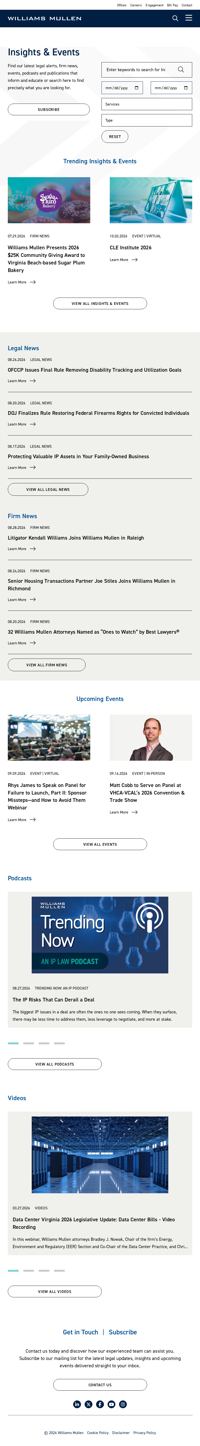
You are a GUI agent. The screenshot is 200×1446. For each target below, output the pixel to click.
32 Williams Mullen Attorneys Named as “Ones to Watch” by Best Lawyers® (93, 631)
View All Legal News (48, 489)
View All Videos (54, 1291)
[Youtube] (111, 1404)
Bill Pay (172, 5)
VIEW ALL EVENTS (100, 844)
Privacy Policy (144, 1432)
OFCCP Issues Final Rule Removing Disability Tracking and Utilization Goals (94, 369)
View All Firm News (46, 664)
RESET (115, 136)
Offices (122, 5)
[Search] (181, 69)
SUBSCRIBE (49, 109)
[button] (13, 1043)
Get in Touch (80, 1332)
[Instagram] (123, 1404)
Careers (136, 5)
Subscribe (123, 1332)
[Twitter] (88, 1404)
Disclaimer (121, 1432)
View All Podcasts (54, 1064)
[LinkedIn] (77, 1404)
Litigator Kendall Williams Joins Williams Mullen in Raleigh (76, 537)
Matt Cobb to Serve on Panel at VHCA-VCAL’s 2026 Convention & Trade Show (147, 792)
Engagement (154, 5)
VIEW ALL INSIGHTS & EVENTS (100, 303)
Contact (187, 5)
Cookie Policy (98, 1432)
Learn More (17, 282)
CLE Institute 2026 (130, 247)
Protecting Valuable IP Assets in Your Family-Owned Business (78, 456)
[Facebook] (100, 1404)
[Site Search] (175, 18)
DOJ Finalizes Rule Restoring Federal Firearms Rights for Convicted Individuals (98, 412)
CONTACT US (100, 1384)
